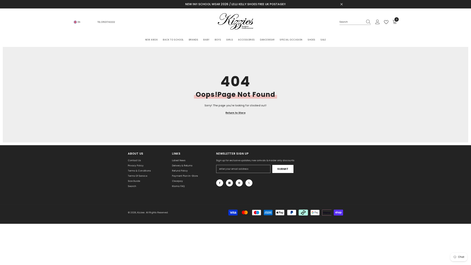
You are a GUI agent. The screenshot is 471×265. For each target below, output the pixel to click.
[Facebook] (219, 182)
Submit (282, 169)
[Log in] (377, 22)
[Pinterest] (239, 182)
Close (341, 4)
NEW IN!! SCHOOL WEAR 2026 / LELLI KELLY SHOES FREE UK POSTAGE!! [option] (235, 4)
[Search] (355, 22)
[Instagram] (229, 182)
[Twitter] (248, 182)
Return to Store (235, 112)
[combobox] (351, 22)
